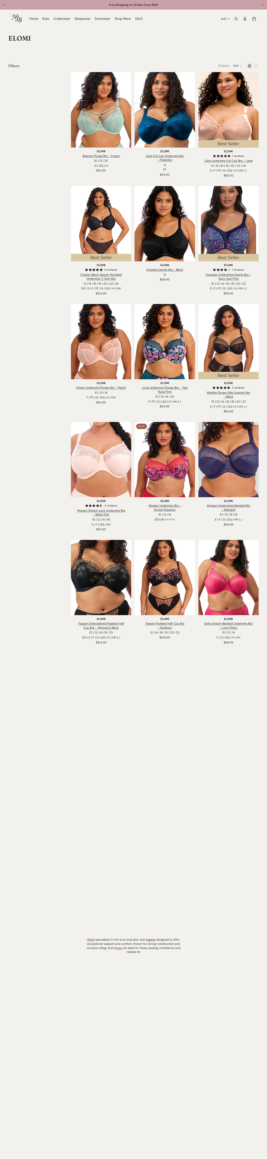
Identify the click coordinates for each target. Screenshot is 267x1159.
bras (119, 948)
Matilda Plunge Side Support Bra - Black (228, 395)
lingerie (150, 939)
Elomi (90, 939)
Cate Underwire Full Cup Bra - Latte (228, 161)
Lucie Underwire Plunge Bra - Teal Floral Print (165, 390)
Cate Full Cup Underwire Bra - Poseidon (165, 158)
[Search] (236, 18)
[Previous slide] (4, 4)
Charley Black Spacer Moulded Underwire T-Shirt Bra (101, 277)
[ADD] (188, 255)
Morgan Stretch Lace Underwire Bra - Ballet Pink (101, 513)
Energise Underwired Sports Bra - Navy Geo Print (228, 277)
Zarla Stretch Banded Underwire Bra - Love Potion (228, 626)
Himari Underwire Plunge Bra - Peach (101, 387)
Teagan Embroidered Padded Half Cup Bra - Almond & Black (101, 626)
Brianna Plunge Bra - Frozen (101, 156)
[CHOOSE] (125, 141)
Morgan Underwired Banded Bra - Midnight (228, 508)
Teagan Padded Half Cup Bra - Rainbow (164, 626)
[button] (237, 65)
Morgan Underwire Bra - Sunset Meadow (165, 508)
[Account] (244, 18)
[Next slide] (262, 4)
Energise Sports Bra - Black (164, 270)
